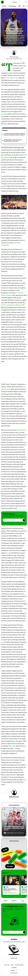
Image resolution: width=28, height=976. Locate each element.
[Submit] (24, 520)
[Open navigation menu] (25, 2)
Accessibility (14, 967)
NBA (19, 6)
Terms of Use (7, 964)
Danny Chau (10, 833)
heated (25, 155)
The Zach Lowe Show (7, 892)
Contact (5, 900)
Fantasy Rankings (12, 6)
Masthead (14, 900)
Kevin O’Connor (14, 57)
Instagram (13, 970)
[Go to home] (2, 2)
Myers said (12, 746)
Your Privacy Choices (19, 964)
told (11, 78)
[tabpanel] (14, 137)
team (2, 157)
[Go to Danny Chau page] (5, 833)
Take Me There (14, 958)
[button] (14, 2)
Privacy (12, 964)
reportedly (4, 114)
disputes (6, 157)
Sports (25, 887)
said (2, 642)
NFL (24, 6)
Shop (22, 900)
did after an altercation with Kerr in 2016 (13, 305)
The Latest (4, 6)
